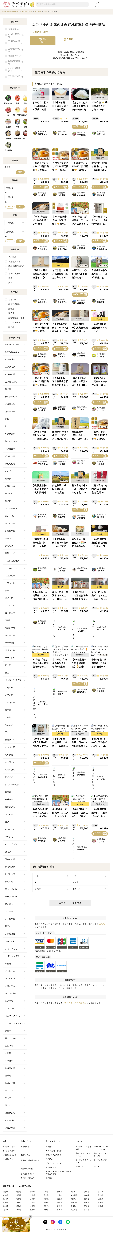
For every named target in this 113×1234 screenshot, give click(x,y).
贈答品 (11, 309)
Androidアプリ (99, 1167)
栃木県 (5, 1195)
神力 (7, 673)
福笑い (8, 926)
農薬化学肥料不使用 (16, 267)
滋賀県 (5, 1202)
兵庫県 (46, 1202)
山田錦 (8, 1053)
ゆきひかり (10, 1068)
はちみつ (25, 115)
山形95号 (9, 1046)
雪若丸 (8, 1075)
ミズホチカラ (11, 986)
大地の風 (9, 687)
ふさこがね (10, 941)
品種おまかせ (11, 896)
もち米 (75, 882)
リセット (10, 207)
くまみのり (10, 576)
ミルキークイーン (13, 1016)
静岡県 (73, 1199)
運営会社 (49, 1147)
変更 (20, 172)
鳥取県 (86, 1202)
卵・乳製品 (17, 115)
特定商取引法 (51, 1167)
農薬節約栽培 (14, 261)
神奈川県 (74, 1195)
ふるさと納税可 (15, 35)
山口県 (32, 1206)
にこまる (9, 777)
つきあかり (10, 702)
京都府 (18, 1202)
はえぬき (9, 814)
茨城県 (100, 1192)
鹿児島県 (74, 1210)
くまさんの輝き (12, 561)
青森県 (18, 1192)
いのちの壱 (10, 464)
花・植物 (8, 150)
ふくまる (9, 911)
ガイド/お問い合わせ (54, 1151)
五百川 (8, 620)
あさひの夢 (10, 434)
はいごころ (10, 807)
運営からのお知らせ (53, 1155)
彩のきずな (10, 628)
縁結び (8, 479)
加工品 (25, 139)
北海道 (5, 1192)
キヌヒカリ (10, 523)
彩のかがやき (11, 441)
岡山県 (5, 1206)
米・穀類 (17, 139)
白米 (7, 822)
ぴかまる (9, 904)
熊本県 (32, 1210)
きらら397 (10, 546)
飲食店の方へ (8, 1159)
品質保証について (9, 1155)
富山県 (100, 1195)
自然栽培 (12, 257)
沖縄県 (86, 1210)
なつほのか (10, 762)
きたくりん (10, 516)
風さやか (9, 493)
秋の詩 (8, 389)
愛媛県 (73, 1206)
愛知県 (86, 1199)
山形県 (73, 1192)
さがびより (10, 635)
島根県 (100, 1202)
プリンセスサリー (13, 956)
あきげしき (10, 367)
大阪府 (32, 1202)
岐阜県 (59, 1199)
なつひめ (9, 755)
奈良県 (59, 1202)
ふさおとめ (10, 934)
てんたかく (10, 725)
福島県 (86, 1192)
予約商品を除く (15, 77)
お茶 (26, 127)
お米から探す (42, 32)
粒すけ (8, 710)
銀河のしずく (11, 553)
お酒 (17, 127)
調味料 (8, 139)
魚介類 (8, 127)
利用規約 (49, 1159)
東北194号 (10, 740)
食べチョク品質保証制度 (75, 1003)
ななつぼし (10, 770)
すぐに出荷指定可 (15, 69)
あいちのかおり (12, 344)
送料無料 (13, 29)
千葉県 (46, 1195)
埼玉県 (32, 1195)
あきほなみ (10, 404)
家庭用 (11, 313)
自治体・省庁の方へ (28, 1178)
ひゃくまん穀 (11, 889)
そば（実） (77, 889)
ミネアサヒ (10, 1008)
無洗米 (8, 1031)
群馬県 (18, 1195)
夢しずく (9, 1098)
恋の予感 (9, 598)
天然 (10, 283)
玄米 (7, 590)
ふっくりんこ (11, 949)
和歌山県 (74, 1202)
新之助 (8, 665)
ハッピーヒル (11, 829)
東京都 (59, 1195)
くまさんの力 (11, 568)
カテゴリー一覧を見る (70, 903)
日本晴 (8, 792)
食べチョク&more (101, 1160)
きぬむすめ (10, 531)
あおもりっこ (11, 359)
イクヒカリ (10, 449)
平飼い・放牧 (14, 273)
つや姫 (8, 717)
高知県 (86, 1206)
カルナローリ (11, 508)
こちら (102, 924)
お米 (59, 58)
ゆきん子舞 (10, 1083)
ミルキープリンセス (14, 1023)
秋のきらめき (11, 396)
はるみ (8, 852)
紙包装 (11, 327)
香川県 (59, 1206)
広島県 (18, 1206)
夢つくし (9, 1105)
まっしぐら (10, 971)
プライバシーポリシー (54, 1163)
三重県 (100, 1199)
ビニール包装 (14, 322)
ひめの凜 (9, 881)
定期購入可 (14, 56)
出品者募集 (25, 1147)
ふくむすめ (10, 919)
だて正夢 (9, 695)
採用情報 (49, 1178)
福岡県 (100, 1206)
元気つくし (10, 583)
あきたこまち (11, 382)
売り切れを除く (15, 42)
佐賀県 (5, 1210)
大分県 (46, 1210)
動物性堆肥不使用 (16, 318)
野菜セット (8, 103)
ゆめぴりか (10, 1120)
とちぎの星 (10, 747)
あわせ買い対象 (15, 50)
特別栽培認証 (14, 304)
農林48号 (9, 799)
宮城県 (46, 1192)
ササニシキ (10, 658)
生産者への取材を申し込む (31, 1160)
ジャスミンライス (13, 680)
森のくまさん (11, 1038)
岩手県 (32, 1192)
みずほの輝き (11, 993)
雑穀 (74, 876)
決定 (20, 207)
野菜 (17, 103)
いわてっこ (10, 471)
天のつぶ (9, 732)
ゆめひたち (10, 1113)
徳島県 (46, 1206)
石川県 (5, 1199)
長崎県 (18, 1210)
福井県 (18, 1199)
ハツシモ (9, 837)
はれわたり (10, 859)
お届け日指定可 (15, 62)
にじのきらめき (12, 784)
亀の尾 (8, 501)
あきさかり (10, 374)
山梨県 (32, 1199)
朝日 (7, 419)
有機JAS (12, 299)
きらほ (8, 538)
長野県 (46, 1199)
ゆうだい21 (10, 1060)
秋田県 (59, 1192)
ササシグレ (10, 650)
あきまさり (10, 411)
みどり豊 (9, 1001)
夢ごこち (9, 1090)
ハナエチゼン (11, 844)
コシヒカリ (10, 613)
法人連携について (27, 1174)
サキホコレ (10, 643)
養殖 (10, 278)
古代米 (38, 889)
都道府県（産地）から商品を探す (17, 1186)
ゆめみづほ (10, 1128)
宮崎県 (59, 1210)
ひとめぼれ (10, 866)
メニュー (106, 6)
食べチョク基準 (9, 1151)
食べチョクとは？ (9, 1147)
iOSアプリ (80, 1167)
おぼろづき (10, 486)
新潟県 (86, 1195)
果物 (26, 103)
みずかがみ (10, 978)
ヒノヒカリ (10, 874)
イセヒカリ (10, 456)
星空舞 (8, 963)
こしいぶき (10, 605)
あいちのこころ (12, 352)
